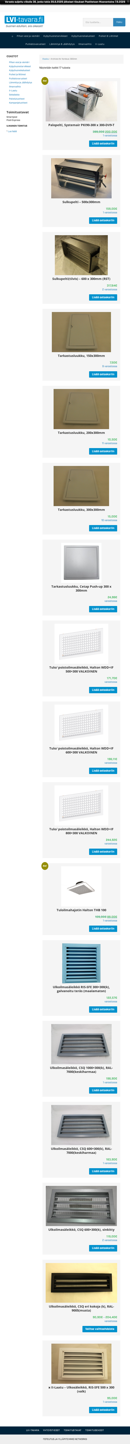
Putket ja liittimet (17, 74)
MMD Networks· (78, 1439)
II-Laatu (13, 90)
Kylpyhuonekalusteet (19, 70)
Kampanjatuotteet (18, 102)
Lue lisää (12, 131)
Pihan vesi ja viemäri (19, 62)
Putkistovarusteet (18, 78)
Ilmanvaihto (15, 86)
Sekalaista (14, 94)
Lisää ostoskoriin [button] (103, 144)
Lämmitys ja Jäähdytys (20, 82)
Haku (119, 22)
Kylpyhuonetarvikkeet (20, 66)
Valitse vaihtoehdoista (99, 1329)
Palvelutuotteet (17, 99)
